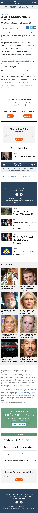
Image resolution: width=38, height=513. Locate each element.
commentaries (13, 391)
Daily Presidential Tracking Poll (17, 440)
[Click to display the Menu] (2, 2)
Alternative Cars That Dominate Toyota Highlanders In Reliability (9, 359)
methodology (10, 91)
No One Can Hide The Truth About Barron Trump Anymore (27, 288)
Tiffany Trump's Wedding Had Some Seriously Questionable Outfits (28, 335)
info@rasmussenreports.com (13, 200)
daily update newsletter (25, 385)
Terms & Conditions (25, 189)
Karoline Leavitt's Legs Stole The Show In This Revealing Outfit (27, 312)
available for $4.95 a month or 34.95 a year (24, 392)
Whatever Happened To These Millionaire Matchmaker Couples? (9, 335)
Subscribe (27, 116)
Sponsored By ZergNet (30, 265)
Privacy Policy (13, 189)
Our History (15, 187)
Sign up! (19, 139)
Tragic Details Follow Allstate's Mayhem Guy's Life (9, 312)
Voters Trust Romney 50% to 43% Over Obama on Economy (25, 226)
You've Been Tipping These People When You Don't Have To (9, 288)
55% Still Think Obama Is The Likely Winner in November (23, 240)
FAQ (22, 187)
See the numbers (19, 424)
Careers (15, 190)
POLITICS (4, 14)
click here (19, 57)
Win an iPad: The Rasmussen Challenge (17, 61)
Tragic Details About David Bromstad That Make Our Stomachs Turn (28, 359)
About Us (7, 187)
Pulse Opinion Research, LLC (15, 88)
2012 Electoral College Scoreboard (17, 177)
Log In (34, 2)
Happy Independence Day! (14, 454)
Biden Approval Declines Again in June (19, 447)
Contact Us (22, 190)
